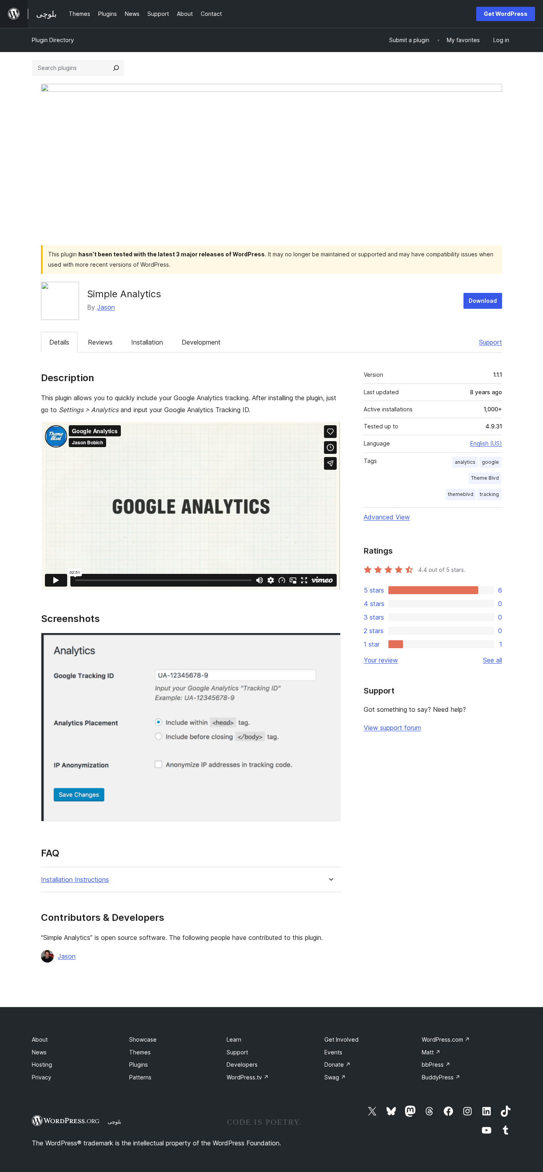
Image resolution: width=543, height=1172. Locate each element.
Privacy (41, 1077)
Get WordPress (505, 13)
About (40, 1039)
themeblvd (460, 494)
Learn (234, 1039)
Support (490, 342)
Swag (335, 1077)
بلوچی (114, 1121)
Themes (140, 1052)
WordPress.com (446, 1039)
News (39, 1052)
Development (201, 342)
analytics (465, 462)
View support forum (392, 728)
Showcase (143, 1039)
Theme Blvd (485, 478)
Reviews (100, 342)
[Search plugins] (116, 68)
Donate (337, 1064)
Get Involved (341, 1039)
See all (492, 660)
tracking (489, 494)
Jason (106, 307)
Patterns (140, 1077)
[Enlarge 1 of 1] (330, 643)
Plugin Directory (53, 40)
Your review (381, 660)
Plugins (138, 1064)
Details (59, 342)
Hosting (42, 1064)
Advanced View (387, 517)
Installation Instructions (75, 879)
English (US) (486, 443)
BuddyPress (441, 1077)
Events (333, 1052)
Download (483, 300)
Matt (431, 1052)
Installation (147, 342)
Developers (242, 1064)
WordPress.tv (248, 1077)
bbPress (436, 1064)
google (490, 462)
